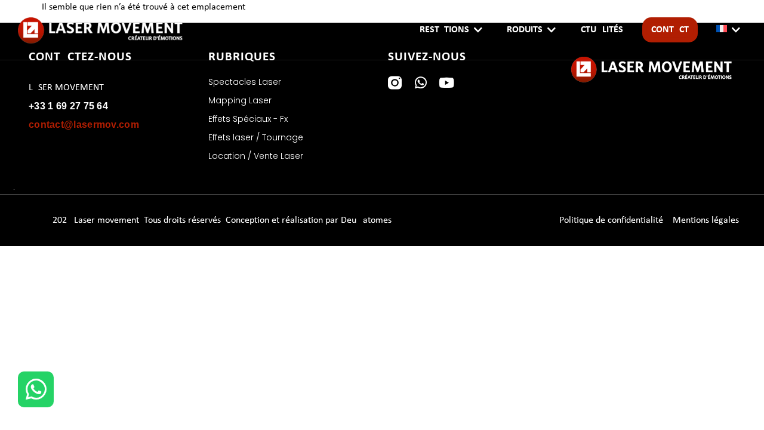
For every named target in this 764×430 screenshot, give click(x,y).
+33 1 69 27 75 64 (68, 106)
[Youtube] (446, 83)
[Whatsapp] (420, 83)
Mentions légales (706, 220)
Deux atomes (366, 220)
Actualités (599, 30)
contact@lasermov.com (84, 124)
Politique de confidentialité (611, 220)
